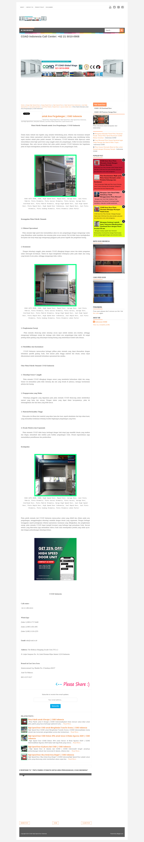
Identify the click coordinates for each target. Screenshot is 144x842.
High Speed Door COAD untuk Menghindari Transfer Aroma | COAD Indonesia (57, 727)
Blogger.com (120, 833)
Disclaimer (49, 7)
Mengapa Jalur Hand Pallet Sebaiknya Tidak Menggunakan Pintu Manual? (110, 195)
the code (96, 313)
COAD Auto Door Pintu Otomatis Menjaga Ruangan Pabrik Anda (110, 209)
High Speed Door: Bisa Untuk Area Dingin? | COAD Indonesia (51, 754)
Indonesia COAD (101, 322)
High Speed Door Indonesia (78, 119)
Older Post (86, 823)
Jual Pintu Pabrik (50, 121)
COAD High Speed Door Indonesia (38, 833)
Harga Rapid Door (55, 119)
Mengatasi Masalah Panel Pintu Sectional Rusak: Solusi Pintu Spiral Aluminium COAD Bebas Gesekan (107, 136)
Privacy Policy (39, 7)
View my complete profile (101, 325)
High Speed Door (65, 119)
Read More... (67, 724)
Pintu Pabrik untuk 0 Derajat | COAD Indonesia (46, 719)
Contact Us (29, 7)
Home (55, 823)
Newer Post (24, 823)
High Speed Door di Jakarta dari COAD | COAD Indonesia (49, 746)
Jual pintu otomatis (39, 121)
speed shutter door (67, 121)
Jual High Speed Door (27, 121)
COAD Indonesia (27, 30)
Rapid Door (58, 121)
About (22, 7)
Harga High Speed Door (42, 119)
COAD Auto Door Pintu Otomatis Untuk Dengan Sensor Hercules (108, 163)
